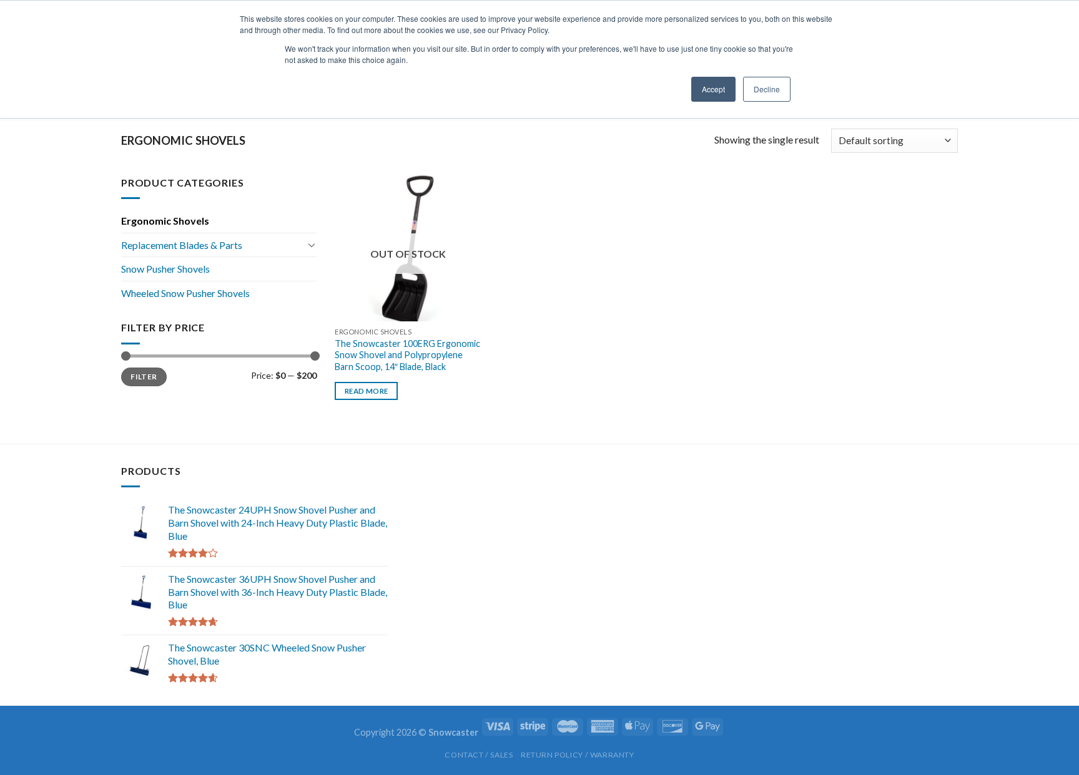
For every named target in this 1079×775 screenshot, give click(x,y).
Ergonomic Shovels (165, 221)
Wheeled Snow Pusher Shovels (185, 293)
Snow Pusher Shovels (165, 269)
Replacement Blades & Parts (181, 245)
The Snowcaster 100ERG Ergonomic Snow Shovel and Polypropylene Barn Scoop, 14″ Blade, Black (407, 355)
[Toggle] (312, 244)
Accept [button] (713, 89)
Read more (366, 391)
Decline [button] (767, 89)
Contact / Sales (479, 754)
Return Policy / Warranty (577, 754)
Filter (144, 376)
